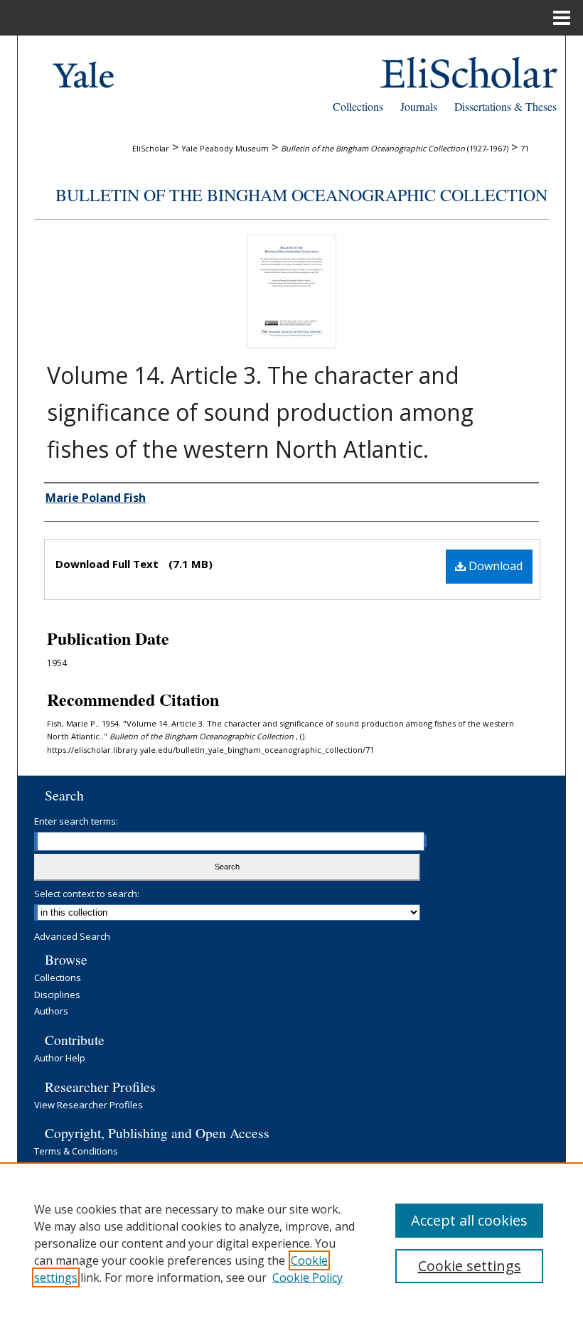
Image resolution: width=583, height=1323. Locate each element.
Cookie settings (469, 1265)
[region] (291, 1242)
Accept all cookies (469, 1220)
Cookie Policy (307, 1277)
